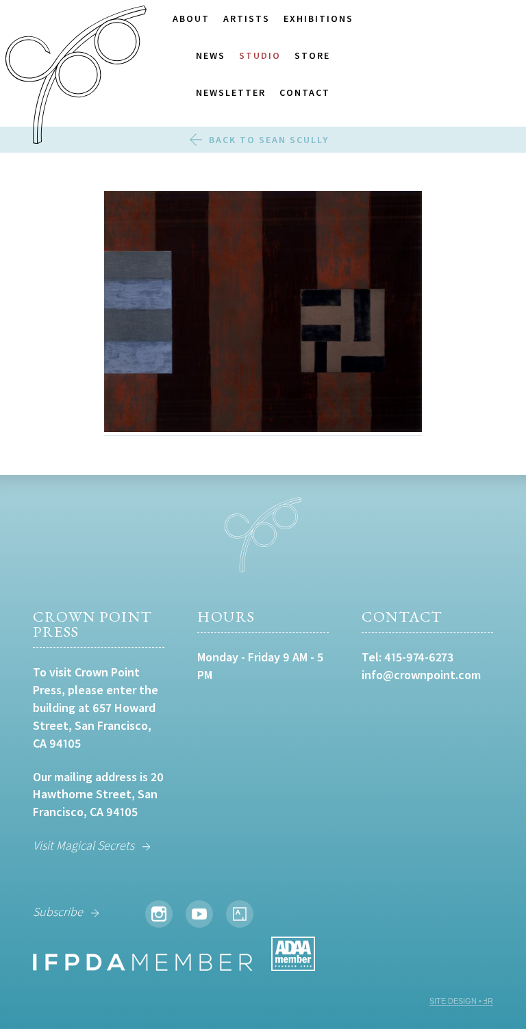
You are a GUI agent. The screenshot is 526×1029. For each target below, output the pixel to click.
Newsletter (231, 92)
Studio (260, 55)
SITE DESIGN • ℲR (461, 1001)
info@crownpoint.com (421, 675)
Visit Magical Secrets (83, 845)
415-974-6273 (418, 657)
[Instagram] (159, 914)
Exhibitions (318, 18)
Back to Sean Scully (269, 140)
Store (312, 55)
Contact (304, 92)
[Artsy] (239, 914)
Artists (246, 18)
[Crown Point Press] (76, 76)
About (191, 18)
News (210, 55)
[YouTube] (199, 914)
